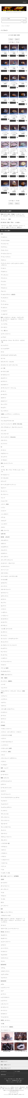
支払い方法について (11, 1078)
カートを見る (17, 1071)
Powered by (6, 1094)
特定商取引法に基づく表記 (17, 1080)
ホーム (3, 25)
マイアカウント (4, 1071)
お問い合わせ (3, 1074)
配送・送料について (19, 1078)
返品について (8, 1080)
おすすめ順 (10, 35)
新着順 (18, 35)
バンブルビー (7, 25)
